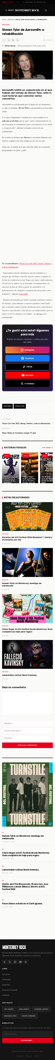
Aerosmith (23, 293)
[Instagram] (15, 962)
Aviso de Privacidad (9, 990)
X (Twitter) (29, 383)
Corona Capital (41, 1009)
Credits (36, 1056)
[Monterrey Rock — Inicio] (27, 947)
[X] (9, 962)
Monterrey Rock (27, 10)
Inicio (4, 19)
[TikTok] (25, 962)
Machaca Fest (10, 1016)
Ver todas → (47, 448)
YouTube (29, 375)
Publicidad (6, 979)
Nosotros (6, 974)
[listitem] (10, 467)
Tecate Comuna (28, 1016)
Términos (29, 1056)
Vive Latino (24, 1009)
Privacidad (19, 1056)
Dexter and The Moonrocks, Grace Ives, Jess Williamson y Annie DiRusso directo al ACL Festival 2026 (25, 887)
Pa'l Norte (8, 1009)
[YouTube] (20, 962)
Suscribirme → (27, 1040)
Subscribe (6, 984)
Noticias (11, 19)
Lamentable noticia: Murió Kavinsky (19, 675)
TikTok (29, 366)
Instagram (29, 350)
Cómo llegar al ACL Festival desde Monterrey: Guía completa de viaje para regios (25, 854)
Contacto (5, 995)
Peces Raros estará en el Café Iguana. (22, 904)
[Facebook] (4, 962)
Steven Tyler (19, 406)
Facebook (29, 358)
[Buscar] (46, 10)
